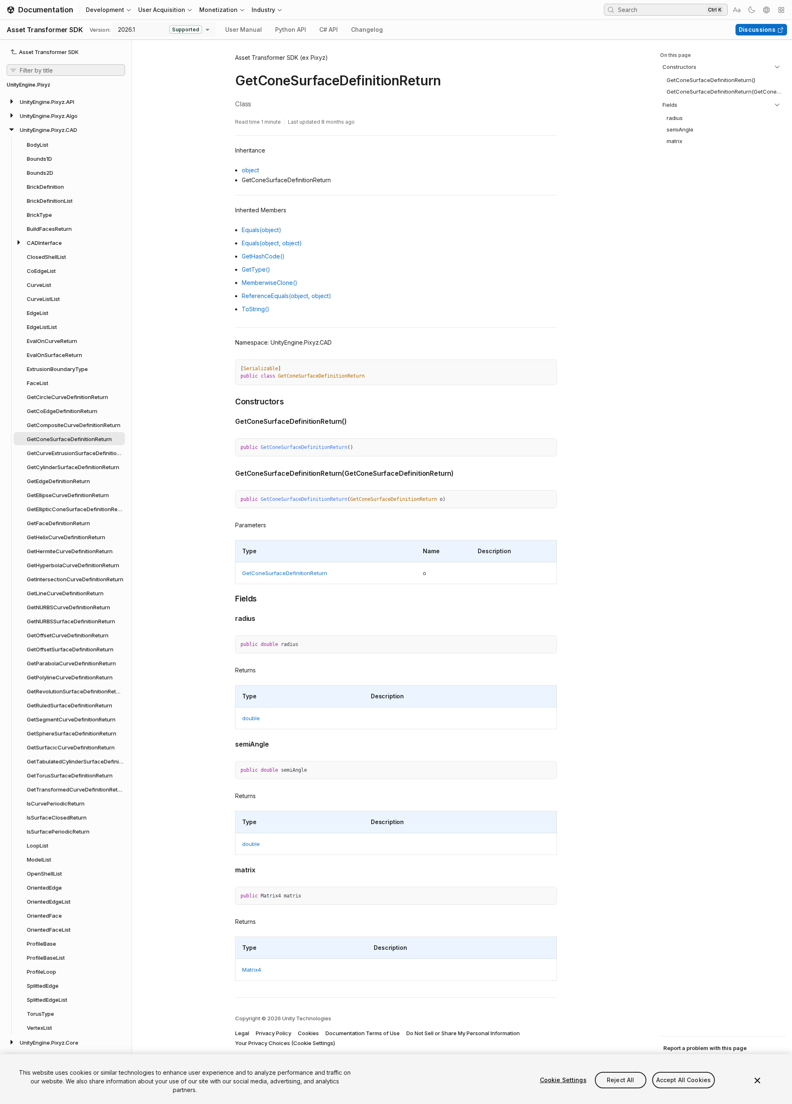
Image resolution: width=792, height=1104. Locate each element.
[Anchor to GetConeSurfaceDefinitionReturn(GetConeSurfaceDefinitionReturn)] (229, 472)
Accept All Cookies (683, 1079)
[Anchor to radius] (229, 617)
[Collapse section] (777, 67)
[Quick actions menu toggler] (781, 10)
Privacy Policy (273, 1033)
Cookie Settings (563, 1079)
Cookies (308, 1033)
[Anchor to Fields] (229, 598)
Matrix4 (251, 969)
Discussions (757, 29)
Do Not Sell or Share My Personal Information (463, 1033)
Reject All (620, 1079)
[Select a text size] (736, 10)
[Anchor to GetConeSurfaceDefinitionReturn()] (229, 420)
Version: (100, 29)
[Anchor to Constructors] (229, 401)
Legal (242, 1033)
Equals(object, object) (272, 243)
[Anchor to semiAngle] (229, 743)
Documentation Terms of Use (362, 1033)
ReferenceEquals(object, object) (286, 295)
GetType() (256, 269)
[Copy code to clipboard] (532, 369)
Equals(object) (261, 229)
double (251, 718)
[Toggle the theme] (751, 10)
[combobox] (661, 9)
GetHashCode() (263, 256)
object (250, 170)
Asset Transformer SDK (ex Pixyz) (281, 57)
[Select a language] (766, 10)
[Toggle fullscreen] (547, 369)
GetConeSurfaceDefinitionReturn (284, 573)
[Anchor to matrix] (229, 869)
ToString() (255, 308)
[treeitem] (66, 101)
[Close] (757, 1080)
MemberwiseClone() (269, 282)
